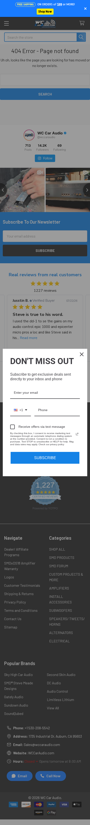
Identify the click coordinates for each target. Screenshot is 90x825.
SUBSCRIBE (45, 458)
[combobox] (20, 410)
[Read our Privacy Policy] (77, 434)
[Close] (81, 354)
